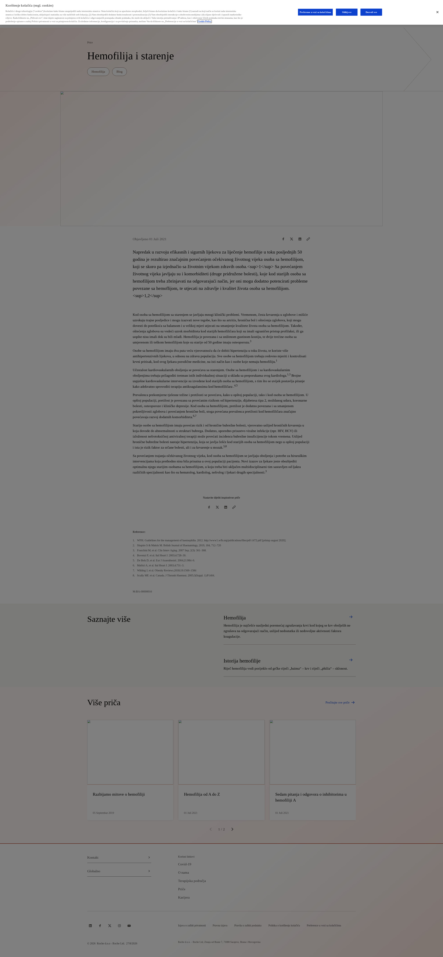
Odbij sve (346, 12)
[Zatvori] (437, 12)
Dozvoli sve (371, 12)
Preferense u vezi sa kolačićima (315, 12)
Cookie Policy (204, 21)
